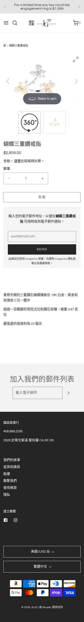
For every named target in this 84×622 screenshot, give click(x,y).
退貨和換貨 (11, 467)
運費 (17, 161)
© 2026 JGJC (29, 607)
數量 (6, 168)
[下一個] (79, 7)
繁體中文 (41, 566)
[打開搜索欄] (16, 23)
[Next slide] (76, 81)
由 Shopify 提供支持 (51, 607)
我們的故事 (11, 460)
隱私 (6, 494)
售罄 (42, 197)
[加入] (68, 393)
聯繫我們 (10, 481)
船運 (6, 474)
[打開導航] (6, 23)
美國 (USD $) (40, 551)
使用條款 (10, 487)
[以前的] (5, 7)
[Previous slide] (7, 81)
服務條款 (44, 263)
